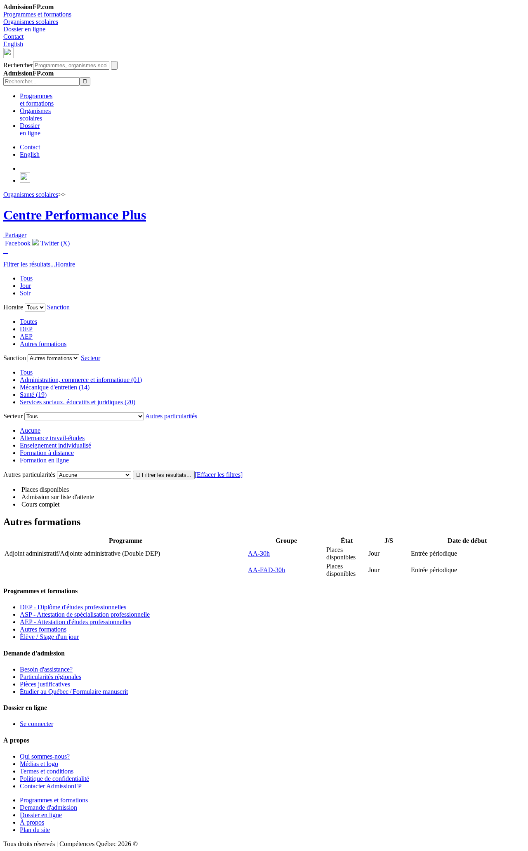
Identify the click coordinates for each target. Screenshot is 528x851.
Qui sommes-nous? (45, 756)
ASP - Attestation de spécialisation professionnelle (85, 614)
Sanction (58, 307)
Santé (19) (33, 394)
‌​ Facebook (17, 243)
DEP (26, 328)
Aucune (30, 430)
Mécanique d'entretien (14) (55, 387)
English (13, 43)
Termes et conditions (46, 771)
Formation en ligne (44, 460)
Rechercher (18, 64)
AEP (26, 336)
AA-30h (259, 553)
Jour (25, 285)
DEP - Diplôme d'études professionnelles (73, 607)
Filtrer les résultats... (29, 264)
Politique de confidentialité (54, 778)
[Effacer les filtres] (219, 474)
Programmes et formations (37, 14)
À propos (32, 822)
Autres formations (43, 343)
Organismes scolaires (30, 21)
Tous (26, 278)
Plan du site (35, 829)
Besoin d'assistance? (46, 669)
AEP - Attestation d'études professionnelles (75, 621)
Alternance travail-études (52, 437)
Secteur (90, 357)
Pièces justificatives (45, 684)
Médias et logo (39, 763)
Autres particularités (171, 416)
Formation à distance (47, 452)
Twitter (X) (54, 243)
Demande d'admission (48, 807)
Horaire (65, 264)
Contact (13, 36)
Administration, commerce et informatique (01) (81, 379)
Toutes (28, 321)
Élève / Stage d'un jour (49, 636)
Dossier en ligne (24, 29)
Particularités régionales (50, 676)
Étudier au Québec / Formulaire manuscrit (74, 691)
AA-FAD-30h (266, 569)
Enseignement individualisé (55, 445)
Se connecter (36, 723)
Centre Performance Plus (74, 214)
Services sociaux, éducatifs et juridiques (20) (77, 401)
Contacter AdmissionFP (51, 786)
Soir (25, 293)
